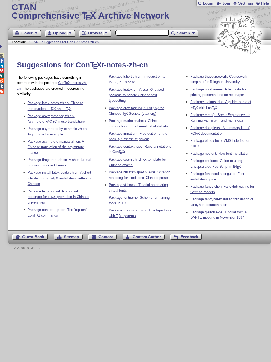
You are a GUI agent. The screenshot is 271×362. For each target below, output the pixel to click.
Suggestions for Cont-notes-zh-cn (70, 42)
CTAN (33, 42)
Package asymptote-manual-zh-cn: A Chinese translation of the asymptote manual (56, 146)
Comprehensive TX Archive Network (90, 11)
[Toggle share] (1, 46)
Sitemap (71, 237)
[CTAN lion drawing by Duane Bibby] (239, 64)
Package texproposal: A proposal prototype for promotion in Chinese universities (58, 197)
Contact (105, 237)
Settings (245, 3)
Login (208, 3)
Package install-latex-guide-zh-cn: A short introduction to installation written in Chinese (59, 178)
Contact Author (147, 237)
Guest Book (33, 237)
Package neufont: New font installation (219, 154)
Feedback (189, 237)
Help (265, 3)
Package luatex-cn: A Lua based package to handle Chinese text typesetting (136, 95)
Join (226, 3)
